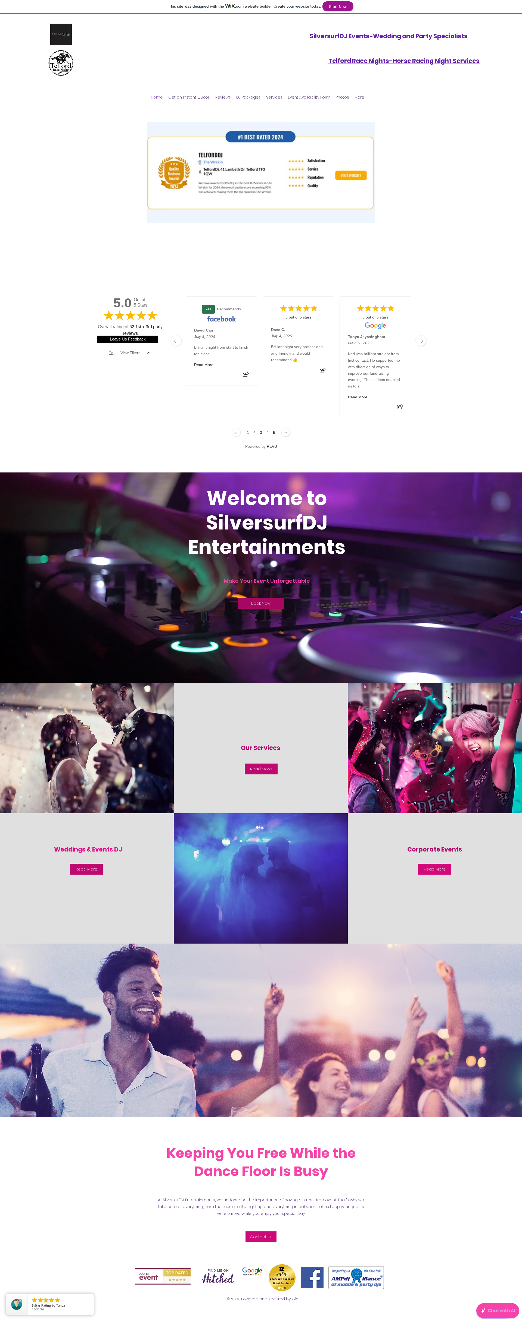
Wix (295, 1299)
